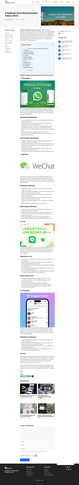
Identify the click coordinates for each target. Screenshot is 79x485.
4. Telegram (26, 65)
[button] (72, 2)
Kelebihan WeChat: (28, 57)
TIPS (43, 2)
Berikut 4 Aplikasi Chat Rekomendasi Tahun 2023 (39, 48)
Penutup (31, 70)
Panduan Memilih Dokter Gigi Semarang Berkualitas (27, 416)
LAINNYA (68, 2)
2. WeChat (26, 55)
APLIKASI (48, 2)
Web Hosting (29, 471)
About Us (46, 469)
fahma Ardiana (22, 398)
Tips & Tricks (29, 474)
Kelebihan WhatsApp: (28, 52)
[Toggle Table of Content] (52, 45)
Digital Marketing (29, 473)
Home (32, 2)
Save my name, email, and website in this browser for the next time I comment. (34, 451)
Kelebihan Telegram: (28, 67)
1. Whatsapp (26, 50)
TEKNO (61, 2)
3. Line (25, 60)
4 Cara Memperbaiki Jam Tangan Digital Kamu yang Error (67, 42)
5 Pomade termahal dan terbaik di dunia (66, 46)
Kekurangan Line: (27, 64)
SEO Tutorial (28, 469)
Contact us (46, 471)
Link (19, 19)
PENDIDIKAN (55, 2)
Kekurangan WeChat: (28, 58)
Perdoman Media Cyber (49, 474)
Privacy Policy (47, 473)
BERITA (38, 2)
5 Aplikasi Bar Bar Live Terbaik (66, 50)
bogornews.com (10, 19)
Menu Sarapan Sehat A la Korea (66, 54)
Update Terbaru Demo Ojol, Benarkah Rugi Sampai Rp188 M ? (46, 416)
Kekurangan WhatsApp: (29, 53)
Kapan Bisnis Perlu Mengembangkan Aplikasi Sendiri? (44, 397)
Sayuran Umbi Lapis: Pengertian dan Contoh (66, 58)
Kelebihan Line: (27, 62)
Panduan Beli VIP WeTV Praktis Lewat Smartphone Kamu (28, 396)
